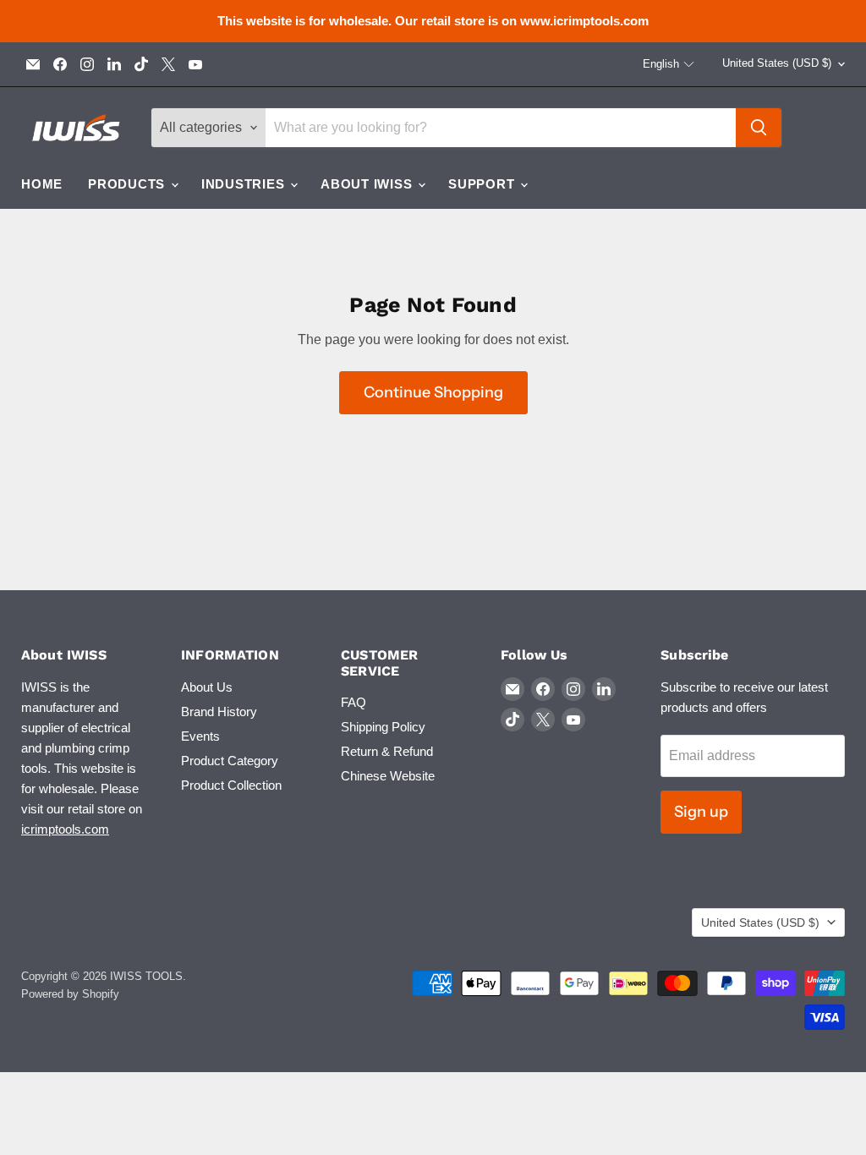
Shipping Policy (383, 727)
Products (128, 184)
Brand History (219, 711)
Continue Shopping (433, 392)
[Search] (758, 127)
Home (42, 184)
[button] (669, 64)
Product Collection (231, 785)
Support (483, 184)
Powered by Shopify (70, 994)
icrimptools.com (65, 829)
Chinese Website (388, 776)
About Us (207, 687)
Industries (244, 184)
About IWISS (368, 184)
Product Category (229, 760)
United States (776, 63)
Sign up (701, 811)
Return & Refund (387, 751)
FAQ (353, 702)
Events (200, 736)
